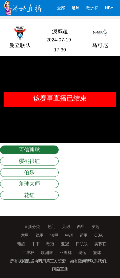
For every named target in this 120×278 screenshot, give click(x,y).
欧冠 (50, 244)
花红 (29, 195)
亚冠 (65, 244)
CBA (98, 235)
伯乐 (29, 172)
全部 (61, 8)
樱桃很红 (29, 161)
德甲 (40, 235)
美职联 (100, 244)
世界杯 (28, 252)
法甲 (54, 235)
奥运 (82, 252)
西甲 (81, 226)
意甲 (25, 235)
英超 (96, 226)
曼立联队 (20, 45)
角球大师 (29, 184)
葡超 (21, 244)
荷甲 (84, 235)
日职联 (82, 244)
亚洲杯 (66, 252)
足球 (76, 8)
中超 (69, 235)
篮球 (97, 252)
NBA (109, 8)
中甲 (36, 244)
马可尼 (100, 45)
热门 (52, 226)
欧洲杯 (92, 8)
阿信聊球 (29, 150)
